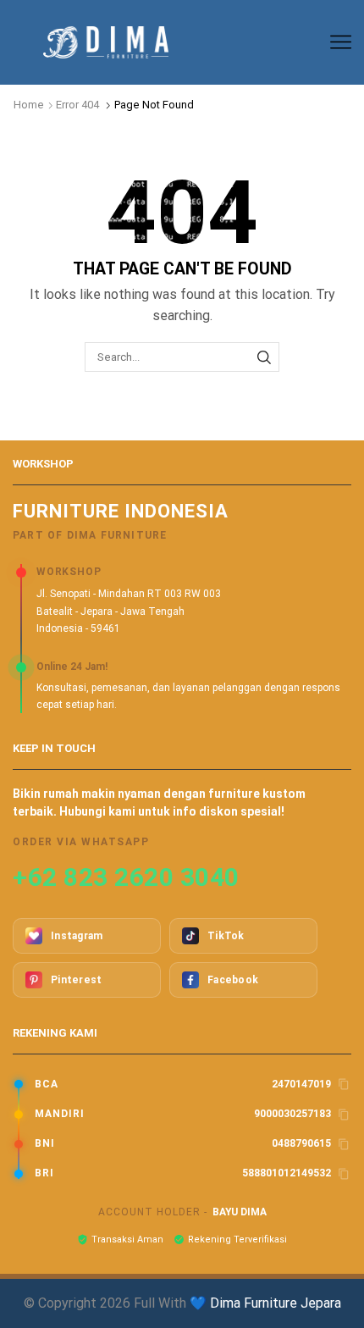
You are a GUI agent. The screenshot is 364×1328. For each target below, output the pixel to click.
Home (29, 104)
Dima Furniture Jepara (275, 1303)
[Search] (264, 356)
